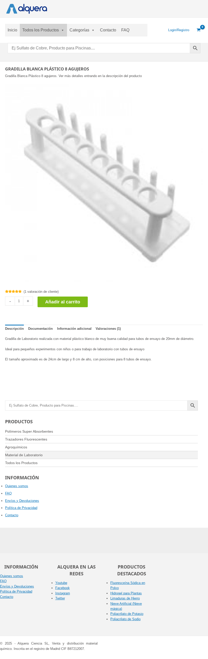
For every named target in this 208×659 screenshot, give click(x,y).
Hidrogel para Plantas (126, 593)
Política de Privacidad (21, 508)
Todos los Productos (40, 30)
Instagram (62, 593)
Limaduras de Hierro (125, 598)
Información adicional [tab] (74, 329)
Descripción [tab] (14, 329)
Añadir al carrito (62, 301)
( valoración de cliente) (41, 292)
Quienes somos (16, 486)
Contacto (108, 30)
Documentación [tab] (40, 329)
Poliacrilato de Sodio (125, 619)
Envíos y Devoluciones (22, 501)
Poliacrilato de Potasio (126, 614)
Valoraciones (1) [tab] (108, 329)
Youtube (61, 583)
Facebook (62, 588)
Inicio (12, 30)
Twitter (60, 598)
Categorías (79, 30)
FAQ (125, 30)
